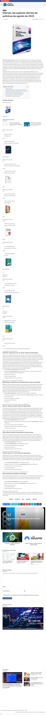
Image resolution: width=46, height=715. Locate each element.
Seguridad (4, 10)
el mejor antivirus (9, 88)
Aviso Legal (32, 712)
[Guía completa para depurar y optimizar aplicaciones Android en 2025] (27, 684)
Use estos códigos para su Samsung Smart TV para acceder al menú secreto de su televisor (12, 686)
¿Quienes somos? (42, 712)
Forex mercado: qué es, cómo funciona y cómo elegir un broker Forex (19, 628)
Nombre (4, 586)
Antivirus (18, 499)
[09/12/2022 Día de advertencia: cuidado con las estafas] (23, 556)
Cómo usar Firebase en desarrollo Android (23, 519)
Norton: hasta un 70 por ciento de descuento (14, 92)
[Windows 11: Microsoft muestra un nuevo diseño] (27, 679)
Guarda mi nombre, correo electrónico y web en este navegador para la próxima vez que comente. (21, 595)
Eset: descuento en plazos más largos (13, 96)
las (23, 499)
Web (24, 590)
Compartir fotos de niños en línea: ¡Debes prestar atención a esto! (37, 562)
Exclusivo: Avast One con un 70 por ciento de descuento (16, 89)
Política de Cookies (18, 712)
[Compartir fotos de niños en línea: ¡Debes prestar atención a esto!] (37, 556)
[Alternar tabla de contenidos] (26, 87)
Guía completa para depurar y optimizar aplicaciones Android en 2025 (37, 683)
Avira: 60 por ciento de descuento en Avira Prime (15, 93)
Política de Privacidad (26, 712)
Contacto (36, 712)
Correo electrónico (6, 590)
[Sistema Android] (8, 4)
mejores (28, 499)
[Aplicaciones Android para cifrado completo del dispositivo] (6, 124)
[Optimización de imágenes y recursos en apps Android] (27, 124)
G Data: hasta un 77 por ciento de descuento (14, 94)
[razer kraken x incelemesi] (23, 714)
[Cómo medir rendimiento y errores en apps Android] (9, 556)
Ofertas (34, 499)
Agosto (11, 499)
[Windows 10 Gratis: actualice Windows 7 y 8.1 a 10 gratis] (27, 674)
